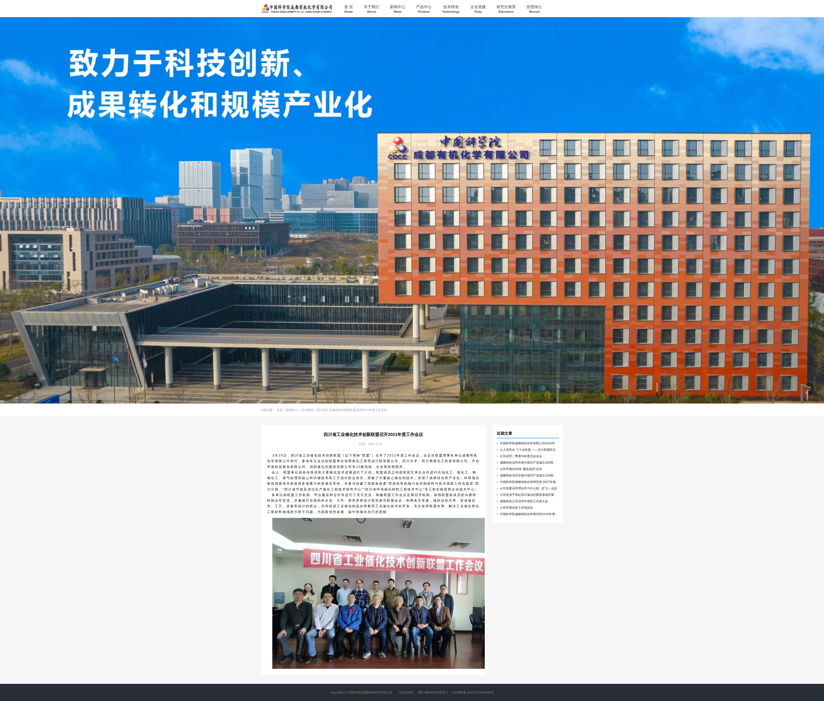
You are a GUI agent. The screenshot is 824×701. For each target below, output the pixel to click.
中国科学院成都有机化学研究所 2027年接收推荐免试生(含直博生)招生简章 (529, 482)
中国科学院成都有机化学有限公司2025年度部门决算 (529, 443)
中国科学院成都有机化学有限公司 (369, 692)
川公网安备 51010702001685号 (472, 692)
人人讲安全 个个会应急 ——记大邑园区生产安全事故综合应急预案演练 (529, 449)
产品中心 (424, 9)
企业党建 (478, 9)
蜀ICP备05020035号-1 (433, 692)
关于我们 (371, 9)
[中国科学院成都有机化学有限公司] (296, 8)
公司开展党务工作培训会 (516, 507)
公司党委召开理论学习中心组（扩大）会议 (528, 488)
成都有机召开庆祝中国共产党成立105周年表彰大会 (529, 462)
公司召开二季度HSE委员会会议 (521, 456)
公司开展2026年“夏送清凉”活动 (521, 469)
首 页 (348, 9)
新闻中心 (397, 9)
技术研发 (451, 9)
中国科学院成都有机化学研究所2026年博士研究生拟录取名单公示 (529, 514)
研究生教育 (506, 9)
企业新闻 (307, 410)
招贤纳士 (534, 9)
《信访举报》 (406, 692)
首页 (280, 410)
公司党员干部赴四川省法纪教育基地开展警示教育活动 (529, 494)
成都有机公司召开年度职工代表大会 (524, 501)
